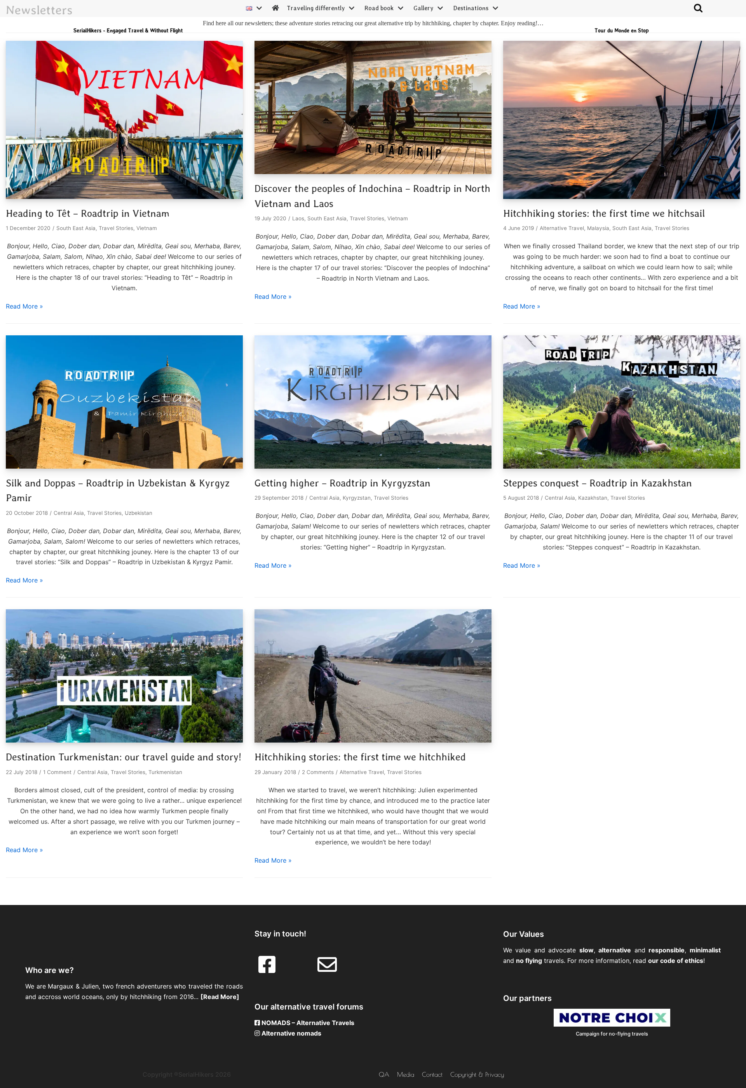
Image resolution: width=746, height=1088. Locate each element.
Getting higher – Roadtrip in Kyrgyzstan (342, 483)
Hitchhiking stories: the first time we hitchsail (604, 213)
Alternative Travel (562, 228)
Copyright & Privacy (477, 1074)
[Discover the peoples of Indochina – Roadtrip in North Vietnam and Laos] (373, 172)
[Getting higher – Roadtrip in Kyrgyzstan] (373, 466)
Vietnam (146, 228)
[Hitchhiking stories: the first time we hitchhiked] (373, 740)
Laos (298, 218)
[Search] (698, 7)
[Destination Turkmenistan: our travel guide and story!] (124, 740)
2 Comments (318, 772)
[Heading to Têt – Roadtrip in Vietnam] (124, 197)
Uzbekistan (138, 513)
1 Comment (57, 772)
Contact (432, 1074)
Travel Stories (116, 228)
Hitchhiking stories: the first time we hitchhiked (360, 757)
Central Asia (69, 513)
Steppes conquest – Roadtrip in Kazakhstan (597, 483)
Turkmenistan (165, 772)
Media (405, 1074)
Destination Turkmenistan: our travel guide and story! (123, 757)
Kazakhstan (592, 498)
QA (384, 1074)
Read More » (24, 306)
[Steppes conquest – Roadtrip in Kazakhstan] (621, 466)
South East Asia (76, 228)
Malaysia (598, 228)
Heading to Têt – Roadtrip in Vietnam (87, 213)
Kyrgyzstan (357, 498)
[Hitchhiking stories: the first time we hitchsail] (621, 197)
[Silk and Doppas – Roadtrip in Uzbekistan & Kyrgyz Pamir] (124, 466)
